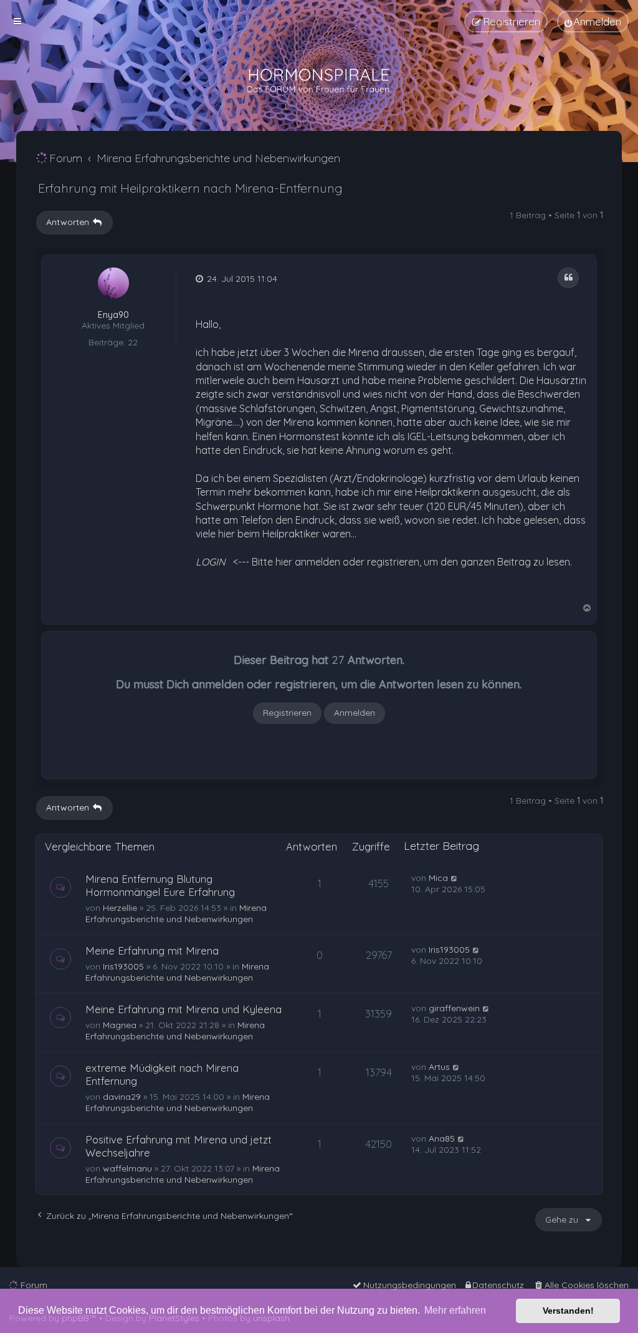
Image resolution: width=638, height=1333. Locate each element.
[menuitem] (593, 21)
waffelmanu (127, 1168)
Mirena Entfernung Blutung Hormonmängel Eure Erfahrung (160, 885)
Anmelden (354, 712)
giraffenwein (454, 1008)
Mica (438, 877)
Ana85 (442, 1138)
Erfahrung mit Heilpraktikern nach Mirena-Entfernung (190, 188)
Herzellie (120, 907)
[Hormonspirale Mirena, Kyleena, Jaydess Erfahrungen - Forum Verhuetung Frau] (319, 81)
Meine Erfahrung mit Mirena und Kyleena (183, 1009)
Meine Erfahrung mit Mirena (152, 950)
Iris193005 (123, 966)
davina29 (122, 1096)
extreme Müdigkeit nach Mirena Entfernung (162, 1074)
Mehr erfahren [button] (455, 1310)
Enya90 (113, 315)
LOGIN (211, 562)
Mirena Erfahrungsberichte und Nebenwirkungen (176, 913)
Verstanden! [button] (568, 1311)
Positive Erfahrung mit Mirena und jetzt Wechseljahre (178, 1146)
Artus (439, 1066)
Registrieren (287, 712)
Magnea (119, 1025)
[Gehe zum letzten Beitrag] (454, 877)
